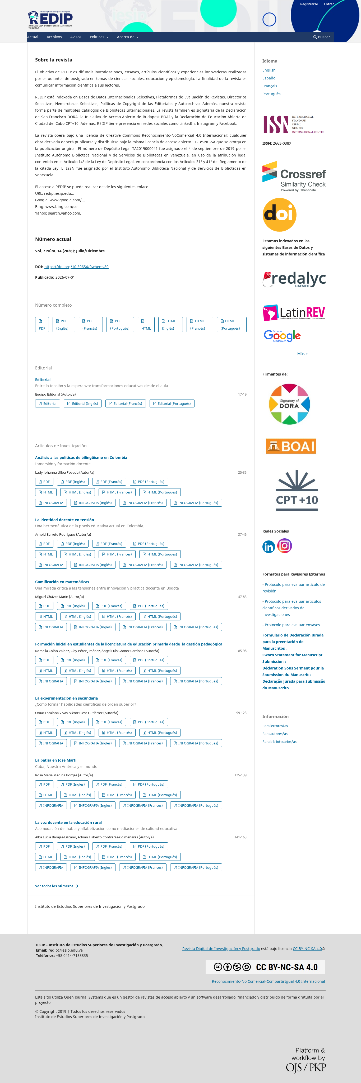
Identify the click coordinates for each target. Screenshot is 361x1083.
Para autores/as (275, 733)
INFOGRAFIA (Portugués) (198, 502)
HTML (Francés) (197, 325)
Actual (32, 36)
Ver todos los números (54, 886)
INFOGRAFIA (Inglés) (95, 502)
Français (269, 85)
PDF (42, 328)
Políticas (97, 36)
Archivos (54, 36)
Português (271, 93)
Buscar (323, 36)
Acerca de (126, 36)
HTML (146, 328)
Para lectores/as (275, 725)
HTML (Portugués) (230, 325)
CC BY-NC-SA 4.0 (307, 948)
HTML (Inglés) (169, 325)
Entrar (329, 4)
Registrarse (309, 4)
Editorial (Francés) (127, 403)
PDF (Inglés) (62, 325)
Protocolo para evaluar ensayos (292, 624)
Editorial (49, 403)
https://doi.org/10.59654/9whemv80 (76, 266)
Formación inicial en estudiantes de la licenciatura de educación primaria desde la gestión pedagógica (128, 644)
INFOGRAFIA (53, 502)
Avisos (75, 36)
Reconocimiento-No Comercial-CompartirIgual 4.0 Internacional (268, 981)
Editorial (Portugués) (174, 403)
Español (269, 77)
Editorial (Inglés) (84, 403)
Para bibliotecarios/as (279, 741)
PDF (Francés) (89, 325)
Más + (302, 353)
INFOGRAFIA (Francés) (145, 502)
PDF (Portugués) (119, 325)
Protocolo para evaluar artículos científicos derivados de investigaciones (291, 608)
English (269, 70)
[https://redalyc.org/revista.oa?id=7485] (294, 285)
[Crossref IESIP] (294, 190)
